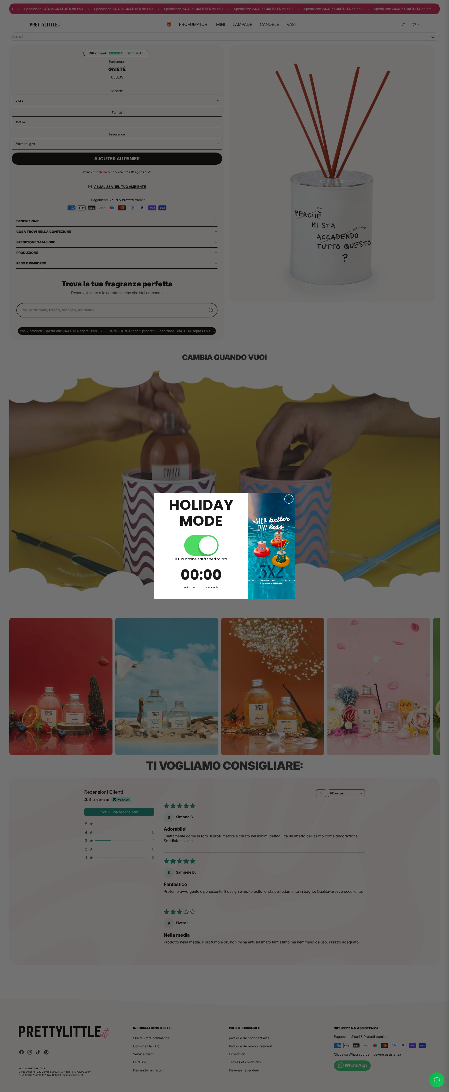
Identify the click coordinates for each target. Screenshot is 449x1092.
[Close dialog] (289, 499)
